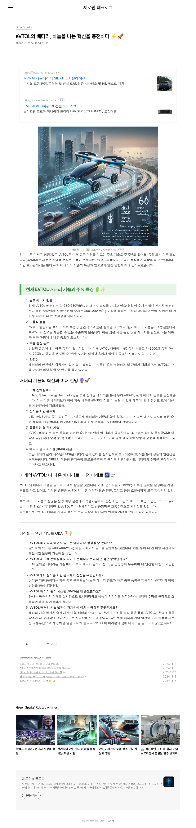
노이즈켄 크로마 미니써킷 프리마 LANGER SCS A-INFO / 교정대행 (70, 111)
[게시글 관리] (36, 644)
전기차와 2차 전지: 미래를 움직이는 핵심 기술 (43, 668)
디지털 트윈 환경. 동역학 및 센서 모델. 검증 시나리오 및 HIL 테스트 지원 (74, 83)
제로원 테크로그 (98, 7)
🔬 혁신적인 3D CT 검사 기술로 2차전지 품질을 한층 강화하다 (52, 676)
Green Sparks (26, 657)
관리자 (111, 820)
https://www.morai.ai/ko (38, 72)
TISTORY (99, 820)
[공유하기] (31, 644)
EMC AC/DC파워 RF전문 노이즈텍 (50, 106)
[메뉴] (10, 7)
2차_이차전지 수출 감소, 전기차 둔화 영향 (41, 672)
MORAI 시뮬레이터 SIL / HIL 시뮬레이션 (55, 78)
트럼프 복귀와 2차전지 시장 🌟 (35, 680)
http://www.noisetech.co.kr (40, 100)
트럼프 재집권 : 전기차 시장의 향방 (37, 663)
